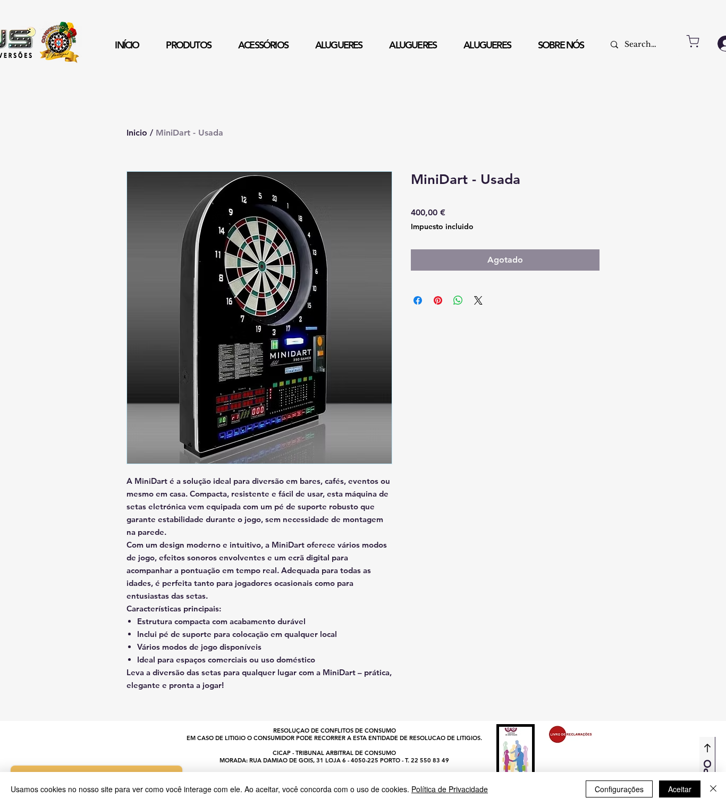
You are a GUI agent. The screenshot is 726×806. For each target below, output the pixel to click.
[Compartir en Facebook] (417, 300)
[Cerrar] (713, 788)
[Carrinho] (693, 41)
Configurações (619, 789)
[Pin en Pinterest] (438, 300)
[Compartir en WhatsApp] (458, 300)
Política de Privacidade (449, 789)
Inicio (136, 133)
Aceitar (679, 789)
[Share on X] (478, 300)
